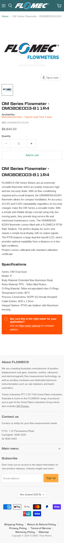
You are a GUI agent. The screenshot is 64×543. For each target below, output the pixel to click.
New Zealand (30, 494)
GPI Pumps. (22, 406)
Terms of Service (41, 528)
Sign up (51, 478)
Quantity (6, 136)
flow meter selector (30, 325)
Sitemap (44, 532)
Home (5, 16)
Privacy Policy (18, 528)
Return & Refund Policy (41, 524)
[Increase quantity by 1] (31, 143)
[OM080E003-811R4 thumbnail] (7, 89)
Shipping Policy (13, 524)
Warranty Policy (25, 532)
